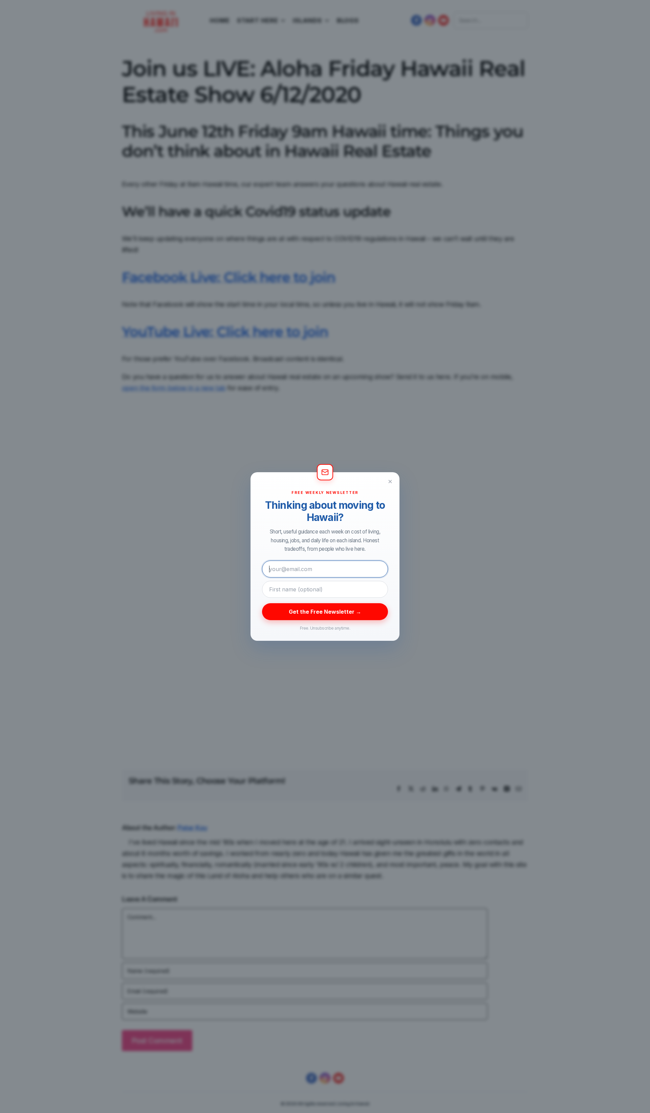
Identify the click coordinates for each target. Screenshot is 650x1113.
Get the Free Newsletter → (325, 611)
